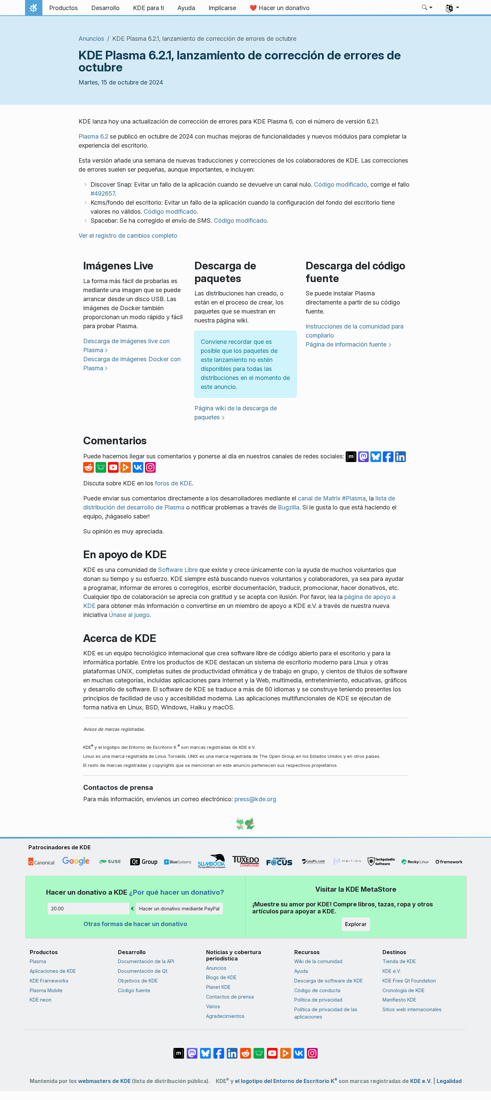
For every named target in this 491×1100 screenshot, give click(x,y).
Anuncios (91, 38)
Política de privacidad (318, 1000)
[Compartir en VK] (139, 466)
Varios (213, 1006)
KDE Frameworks (49, 980)
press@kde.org (255, 799)
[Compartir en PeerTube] (126, 466)
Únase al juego (129, 614)
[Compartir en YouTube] (114, 466)
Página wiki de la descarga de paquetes (235, 413)
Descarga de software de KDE (328, 980)
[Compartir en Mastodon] (364, 455)
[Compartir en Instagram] (150, 466)
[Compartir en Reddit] (89, 466)
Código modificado (340, 184)
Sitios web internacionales (412, 1009)
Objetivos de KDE (138, 980)
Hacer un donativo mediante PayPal (179, 908)
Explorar (356, 924)
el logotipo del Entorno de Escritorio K (286, 1081)
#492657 (103, 193)
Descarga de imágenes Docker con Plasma (132, 364)
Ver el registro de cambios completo (127, 235)
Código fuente (134, 990)
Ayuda (301, 971)
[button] (427, 8)
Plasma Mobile (46, 990)
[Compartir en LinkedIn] (400, 455)
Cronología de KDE (403, 990)
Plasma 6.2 (93, 136)
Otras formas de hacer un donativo (135, 923)
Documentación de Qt (142, 971)
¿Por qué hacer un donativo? (176, 892)
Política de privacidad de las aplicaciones (325, 1013)
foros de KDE (173, 483)
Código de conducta (317, 990)
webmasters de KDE (104, 1081)
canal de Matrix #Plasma (332, 498)
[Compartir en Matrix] (352, 455)
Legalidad (449, 1081)
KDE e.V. (391, 971)
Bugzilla (288, 507)
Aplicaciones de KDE (53, 971)
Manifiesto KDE (399, 1000)
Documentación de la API (146, 961)
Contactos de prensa (230, 997)
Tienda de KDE (399, 961)
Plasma (38, 961)
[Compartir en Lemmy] (102, 466)
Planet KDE (218, 987)
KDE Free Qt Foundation (409, 980)
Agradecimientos (225, 1016)
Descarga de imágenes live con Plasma (126, 346)
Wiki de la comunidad (318, 961)
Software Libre (178, 569)
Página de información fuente (346, 344)
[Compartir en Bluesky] (376, 455)
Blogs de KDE (221, 977)
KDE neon (40, 1000)
